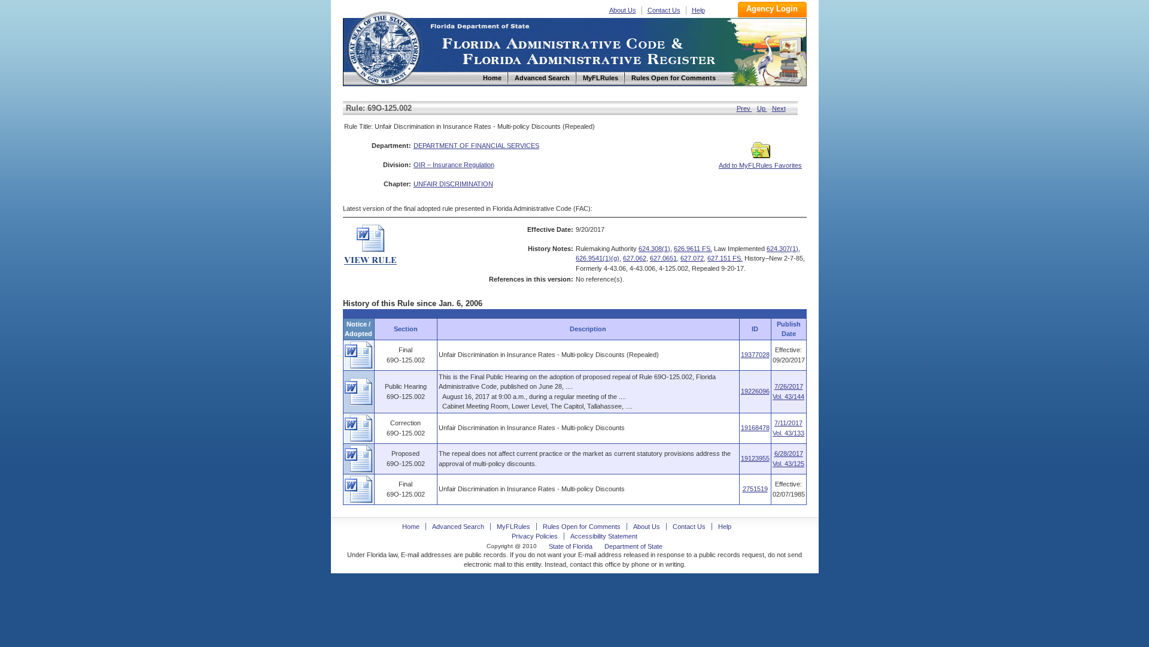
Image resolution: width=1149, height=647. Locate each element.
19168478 (755, 427)
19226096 (755, 391)
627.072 (692, 258)
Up (762, 108)
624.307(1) (782, 248)
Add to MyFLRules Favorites (760, 165)
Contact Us (664, 10)
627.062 (634, 258)
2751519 (755, 488)
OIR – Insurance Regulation (454, 164)
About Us (622, 10)
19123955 (755, 458)
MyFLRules (513, 526)
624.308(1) (654, 248)
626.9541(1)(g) (597, 258)
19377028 (755, 354)
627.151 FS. (725, 258)
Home (383, 47)
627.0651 (663, 258)
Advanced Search (458, 526)
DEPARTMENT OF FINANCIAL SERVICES (476, 145)
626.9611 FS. (693, 248)
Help (698, 10)
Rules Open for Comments (582, 526)
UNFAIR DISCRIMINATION (453, 184)
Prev (744, 108)
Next (779, 108)
